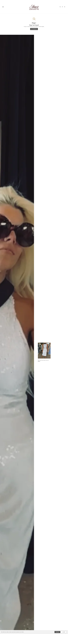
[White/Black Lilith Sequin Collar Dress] (44, 351)
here (37, 26)
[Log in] (62, 7)
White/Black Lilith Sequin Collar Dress (43, 360)
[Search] (60, 7)
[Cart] (65, 7)
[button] (3, 7)
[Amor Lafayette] (34, 7)
